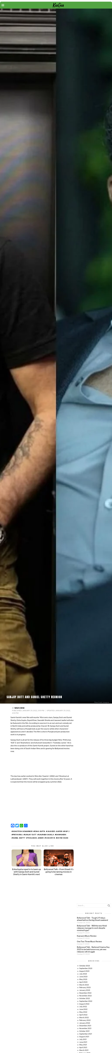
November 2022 (85, 996)
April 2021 (83, 1047)
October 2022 (84, 998)
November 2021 (85, 1028)
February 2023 (85, 987)
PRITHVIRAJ (18, 835)
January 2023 (84, 990)
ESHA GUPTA (40, 831)
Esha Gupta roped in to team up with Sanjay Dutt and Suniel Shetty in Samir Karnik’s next (26, 871)
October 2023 (84, 966)
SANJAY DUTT (31, 835)
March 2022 (84, 1017)
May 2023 (83, 979)
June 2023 (83, 977)
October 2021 (84, 1031)
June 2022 (83, 1009)
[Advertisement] (42, 764)
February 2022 (85, 1020)
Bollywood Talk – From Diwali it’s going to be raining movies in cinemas (58, 871)
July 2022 (83, 1006)
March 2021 (83, 1050)
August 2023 (84, 971)
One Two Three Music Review (89, 942)
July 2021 (83, 1039)
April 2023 (83, 982)
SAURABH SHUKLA (46, 835)
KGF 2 (67, 831)
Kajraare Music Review (86, 936)
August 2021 (84, 1037)
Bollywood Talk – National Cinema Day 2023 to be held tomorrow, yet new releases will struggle (93, 949)
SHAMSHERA (61, 835)
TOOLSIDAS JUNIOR (36, 838)
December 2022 (85, 993)
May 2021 (83, 1045)
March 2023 (84, 985)
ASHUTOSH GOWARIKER (22, 831)
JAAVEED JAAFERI (54, 831)
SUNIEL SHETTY (19, 838)
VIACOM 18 (50, 838)
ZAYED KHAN (62, 838)
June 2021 (83, 1042)
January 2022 (84, 1023)
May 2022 (83, 1012)
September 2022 (85, 1001)
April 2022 (83, 1015)
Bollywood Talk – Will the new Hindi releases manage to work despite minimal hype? (92, 928)
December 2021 (85, 1026)
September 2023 (85, 968)
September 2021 (85, 1034)
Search (109, 906)
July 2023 (83, 974)
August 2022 (84, 1004)
